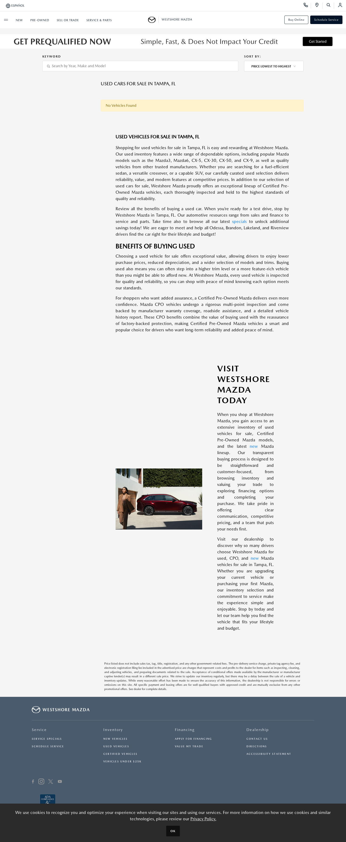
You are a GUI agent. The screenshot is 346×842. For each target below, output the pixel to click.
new (254, 446)
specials (239, 221)
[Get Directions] (318, 6)
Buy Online (296, 19)
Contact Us (257, 738)
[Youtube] (60, 782)
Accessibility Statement (268, 754)
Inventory (113, 729)
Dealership (257, 729)
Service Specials (47, 738)
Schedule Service (326, 19)
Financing (185, 729)
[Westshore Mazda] (153, 20)
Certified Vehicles (120, 754)
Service (39, 729)
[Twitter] (51, 782)
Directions (256, 746)
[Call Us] (307, 5)
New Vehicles (115, 738)
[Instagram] (41, 782)
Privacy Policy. (203, 818)
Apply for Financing (193, 738)
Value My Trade (189, 746)
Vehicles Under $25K (122, 761)
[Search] (330, 6)
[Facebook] (33, 782)
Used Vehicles (116, 746)
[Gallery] (173, 41)
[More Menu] (6, 19)
